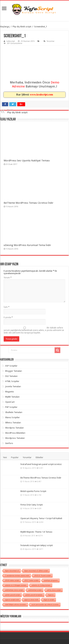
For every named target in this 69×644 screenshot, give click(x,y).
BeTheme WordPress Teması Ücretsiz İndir (28, 202)
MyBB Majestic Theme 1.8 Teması (36, 532)
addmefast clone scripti (14, 590)
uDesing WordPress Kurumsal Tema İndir (27, 245)
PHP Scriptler (11, 407)
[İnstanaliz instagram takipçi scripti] (10, 549)
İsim (6, 307)
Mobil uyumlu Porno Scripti (33, 491)
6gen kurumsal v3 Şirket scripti (36, 571)
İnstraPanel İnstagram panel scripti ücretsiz (41, 464)
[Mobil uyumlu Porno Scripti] (10, 495)
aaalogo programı (51, 580)
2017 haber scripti (32, 580)
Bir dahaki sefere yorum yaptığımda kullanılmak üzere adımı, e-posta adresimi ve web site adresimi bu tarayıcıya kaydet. (34, 330)
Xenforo (9, 443)
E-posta (8, 317)
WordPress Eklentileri (15, 433)
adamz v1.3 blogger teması (15, 585)
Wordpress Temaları (15, 438)
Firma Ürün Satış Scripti (31, 504)
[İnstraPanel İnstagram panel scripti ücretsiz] (10, 468)
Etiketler (39, 457)
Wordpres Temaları (14, 428)
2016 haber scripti (12, 580)
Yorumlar (50, 41)
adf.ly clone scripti (54, 590)
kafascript (11, 41)
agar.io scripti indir (12, 600)
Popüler (15, 457)
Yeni (5, 457)
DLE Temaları (11, 376)
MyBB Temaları (12, 397)
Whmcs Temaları (13, 422)
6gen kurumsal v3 (12, 571)
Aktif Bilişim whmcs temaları (15, 604)
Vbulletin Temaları (13, 412)
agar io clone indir (31, 600)
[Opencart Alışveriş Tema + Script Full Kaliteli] (10, 522)
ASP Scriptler (11, 366)
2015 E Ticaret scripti (42, 575)
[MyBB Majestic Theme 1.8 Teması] (10, 536)
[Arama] (57, 350)
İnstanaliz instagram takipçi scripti (36, 545)
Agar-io (51, 595)
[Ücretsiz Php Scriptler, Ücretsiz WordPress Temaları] (34, 9)
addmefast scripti (35, 590)
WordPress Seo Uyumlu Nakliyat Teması (27, 160)
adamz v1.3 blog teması (41, 585)
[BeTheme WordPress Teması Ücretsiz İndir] (10, 482)
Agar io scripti (49, 600)
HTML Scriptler (12, 381)
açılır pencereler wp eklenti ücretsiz (45, 604)
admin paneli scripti (12, 595)
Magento (9, 391)
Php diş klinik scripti (22, 26)
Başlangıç (5, 26)
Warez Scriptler (12, 417)
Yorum (8, 277)
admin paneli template (34, 595)
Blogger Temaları (13, 371)
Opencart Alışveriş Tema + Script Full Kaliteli (41, 518)
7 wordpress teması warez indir (17, 575)
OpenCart (10, 402)
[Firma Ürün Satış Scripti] (10, 509)
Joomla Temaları (13, 386)
